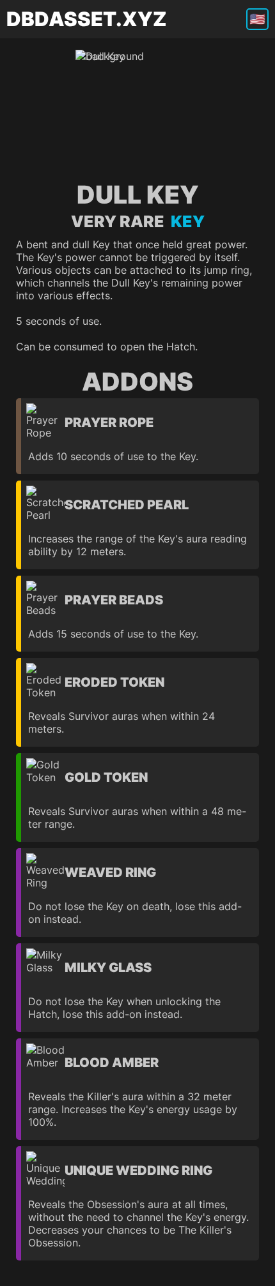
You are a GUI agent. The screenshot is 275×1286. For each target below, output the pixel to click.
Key (184, 221)
